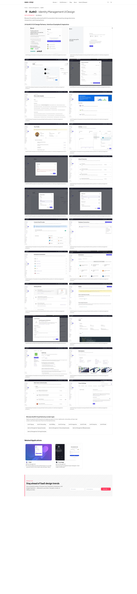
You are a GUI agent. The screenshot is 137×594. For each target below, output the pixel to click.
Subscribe (105, 489)
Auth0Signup (31, 424)
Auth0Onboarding (41, 424)
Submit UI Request (83, 2)
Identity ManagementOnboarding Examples (59, 428)
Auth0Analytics (93, 424)
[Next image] (50, 452)
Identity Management (34, 7)
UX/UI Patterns (63, 2)
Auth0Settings (61, 424)
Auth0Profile (83, 424)
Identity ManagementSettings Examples (37, 431)
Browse (54, 2)
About (75, 2)
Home (26, 7)
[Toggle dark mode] (111, 2)
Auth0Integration (73, 424)
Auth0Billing (52, 424)
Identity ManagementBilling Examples (81, 428)
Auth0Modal (103, 424)
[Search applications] (108, 2)
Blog (71, 2)
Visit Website (39, 15)
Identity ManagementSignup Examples (37, 428)
